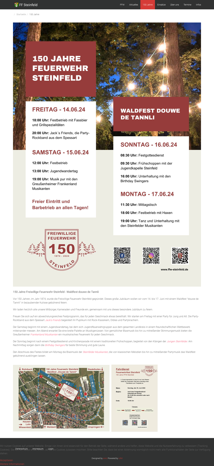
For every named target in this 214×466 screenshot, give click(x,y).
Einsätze (161, 4)
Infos (198, 4)
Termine (187, 4)
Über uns (174, 4)
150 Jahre (148, 4)
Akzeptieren (6, 460)
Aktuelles (133, 4)
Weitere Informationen (12, 464)
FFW (122, 4)
